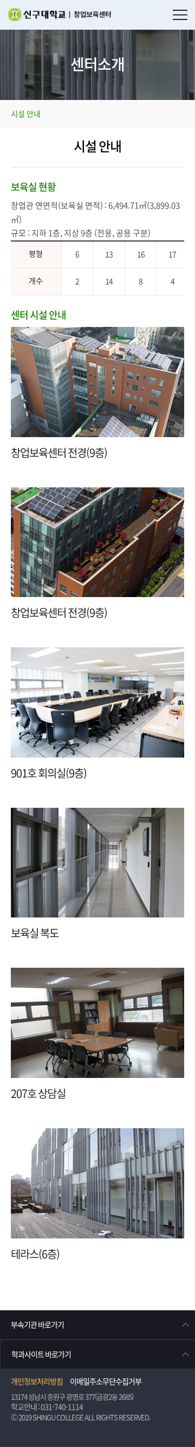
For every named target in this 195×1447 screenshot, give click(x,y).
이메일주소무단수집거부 (105, 1381)
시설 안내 (26, 114)
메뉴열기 (180, 15)
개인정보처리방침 (37, 1381)
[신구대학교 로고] (64, 16)
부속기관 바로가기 (37, 1325)
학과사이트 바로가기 (41, 1354)
